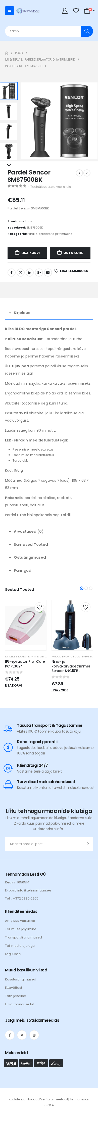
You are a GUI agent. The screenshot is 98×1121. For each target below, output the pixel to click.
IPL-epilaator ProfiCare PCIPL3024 (25, 664)
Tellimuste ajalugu (20, 945)
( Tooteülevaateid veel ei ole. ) (51, 187)
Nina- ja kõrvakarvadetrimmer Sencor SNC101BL (71, 666)
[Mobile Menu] (9, 10)
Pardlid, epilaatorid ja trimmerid (49, 234)
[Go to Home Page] (6, 53)
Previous (9, 86)
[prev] (79, 172)
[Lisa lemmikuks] (39, 607)
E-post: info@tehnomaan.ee (28, 890)
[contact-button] (88, 844)
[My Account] (64, 11)
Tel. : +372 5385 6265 (21, 898)
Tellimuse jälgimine (20, 929)
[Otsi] (87, 31)
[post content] (25, 625)
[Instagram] (34, 1035)
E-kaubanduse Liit (19, 1004)
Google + (39, 272)
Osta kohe (73, 252)
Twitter (21, 272)
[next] (86, 172)
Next (9, 165)
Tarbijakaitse (15, 996)
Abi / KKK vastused (20, 920)
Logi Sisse (13, 954)
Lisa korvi (30, 252)
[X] (22, 1035)
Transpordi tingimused (23, 937)
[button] (26, 121)
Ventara (46, 1099)
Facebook (12, 272)
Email (48, 272)
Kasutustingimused (20, 979)
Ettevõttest (13, 987)
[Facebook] (10, 1035)
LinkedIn (30, 272)
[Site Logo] (28, 10)
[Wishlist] (75, 11)
